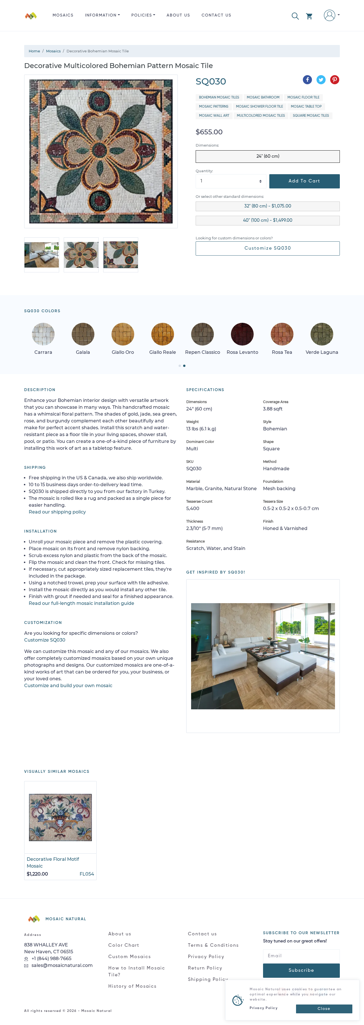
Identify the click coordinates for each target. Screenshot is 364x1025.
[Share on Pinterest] (335, 80)
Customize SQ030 (268, 248)
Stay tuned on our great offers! (295, 941)
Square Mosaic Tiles (311, 116)
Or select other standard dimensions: (230, 196)
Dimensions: (207, 145)
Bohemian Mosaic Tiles (219, 97)
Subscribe (301, 970)
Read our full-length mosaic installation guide (81, 603)
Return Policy (205, 968)
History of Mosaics (132, 986)
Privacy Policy (206, 957)
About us (178, 15)
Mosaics (63, 15)
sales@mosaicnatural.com (61, 965)
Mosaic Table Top (306, 106)
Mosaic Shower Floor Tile (259, 106)
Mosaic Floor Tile (303, 97)
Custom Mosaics (129, 957)
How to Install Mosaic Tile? (136, 971)
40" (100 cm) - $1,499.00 (267, 220)
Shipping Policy (208, 979)
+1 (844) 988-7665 (50, 958)
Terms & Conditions (213, 945)
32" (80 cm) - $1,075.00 (267, 206)
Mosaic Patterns (213, 106)
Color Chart (123, 945)
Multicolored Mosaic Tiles (261, 116)
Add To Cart (304, 181)
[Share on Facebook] (307, 80)
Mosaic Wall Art (214, 116)
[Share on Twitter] (321, 80)
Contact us (216, 15)
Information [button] (101, 15)
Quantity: (204, 171)
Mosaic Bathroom (263, 97)
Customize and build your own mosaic (68, 685)
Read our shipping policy (57, 512)
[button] (295, 15)
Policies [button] (141, 15)
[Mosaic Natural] (31, 20)
